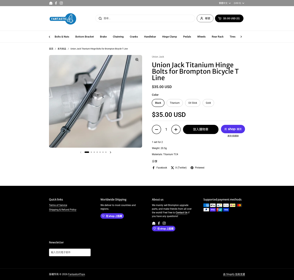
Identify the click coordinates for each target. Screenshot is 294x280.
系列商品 (62, 48)
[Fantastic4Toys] (63, 18)
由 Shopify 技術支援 (234, 274)
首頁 (51, 48)
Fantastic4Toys (76, 274)
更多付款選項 (233, 136)
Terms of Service (58, 205)
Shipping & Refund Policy (62, 209)
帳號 (207, 18)
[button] (229, 18)
